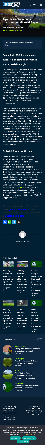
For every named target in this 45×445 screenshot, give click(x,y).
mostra (8, 45)
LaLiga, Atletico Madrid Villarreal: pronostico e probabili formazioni (22, 279)
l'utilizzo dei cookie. (29, 434)
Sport (25, 346)
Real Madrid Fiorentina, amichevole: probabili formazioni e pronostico (25, 375)
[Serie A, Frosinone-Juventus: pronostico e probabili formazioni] (8, 264)
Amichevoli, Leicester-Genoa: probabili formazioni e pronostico (27, 387)
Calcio (17, 359)
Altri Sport (18, 346)
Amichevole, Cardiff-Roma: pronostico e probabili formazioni (26, 363)
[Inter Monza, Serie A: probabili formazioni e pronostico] (36, 303)
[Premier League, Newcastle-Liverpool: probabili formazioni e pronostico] (36, 264)
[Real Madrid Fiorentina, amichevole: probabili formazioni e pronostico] (8, 374)
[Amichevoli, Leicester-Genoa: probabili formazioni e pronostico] (8, 387)
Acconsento (15, 438)
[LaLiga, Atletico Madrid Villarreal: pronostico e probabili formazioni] (22, 264)
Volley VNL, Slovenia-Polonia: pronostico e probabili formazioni (27, 350)
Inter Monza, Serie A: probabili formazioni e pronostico (36, 318)
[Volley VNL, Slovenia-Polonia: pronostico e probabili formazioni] (8, 350)
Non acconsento (29, 438)
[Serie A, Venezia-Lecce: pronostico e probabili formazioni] (22, 303)
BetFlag (21, 187)
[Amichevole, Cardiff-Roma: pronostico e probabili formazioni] (8, 362)
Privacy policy (23, 441)
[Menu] (41, 4)
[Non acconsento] (42, 435)
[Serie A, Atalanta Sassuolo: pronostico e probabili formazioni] (8, 303)
